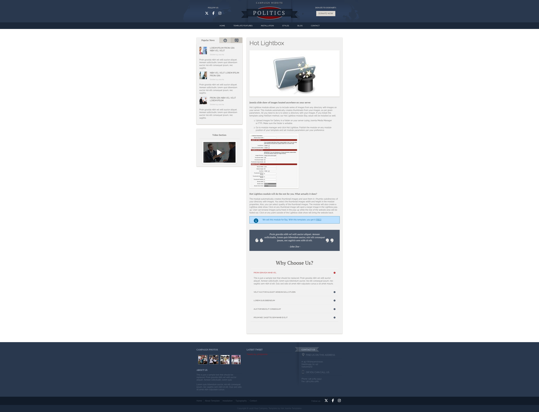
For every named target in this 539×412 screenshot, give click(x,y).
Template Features (243, 26)
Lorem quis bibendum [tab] (264, 300)
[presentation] (208, 40)
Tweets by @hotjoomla (257, 354)
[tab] (208, 40)
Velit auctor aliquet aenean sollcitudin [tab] (274, 292)
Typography (241, 401)
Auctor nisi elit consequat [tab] (267, 309)
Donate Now (325, 13)
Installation (267, 26)
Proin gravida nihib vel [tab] (265, 273)
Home (222, 26)
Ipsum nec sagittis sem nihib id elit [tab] (271, 317)
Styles (285, 26)
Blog (299, 26)
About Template (212, 401)
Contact (315, 26)
